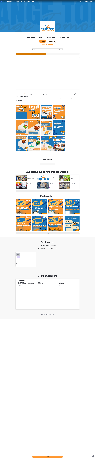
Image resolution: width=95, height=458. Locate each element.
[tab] (31, 54)
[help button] (93, 456)
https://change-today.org (63, 289)
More (48, 191)
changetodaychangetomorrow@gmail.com (67, 286)
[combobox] (42, 248)
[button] (26, 259)
